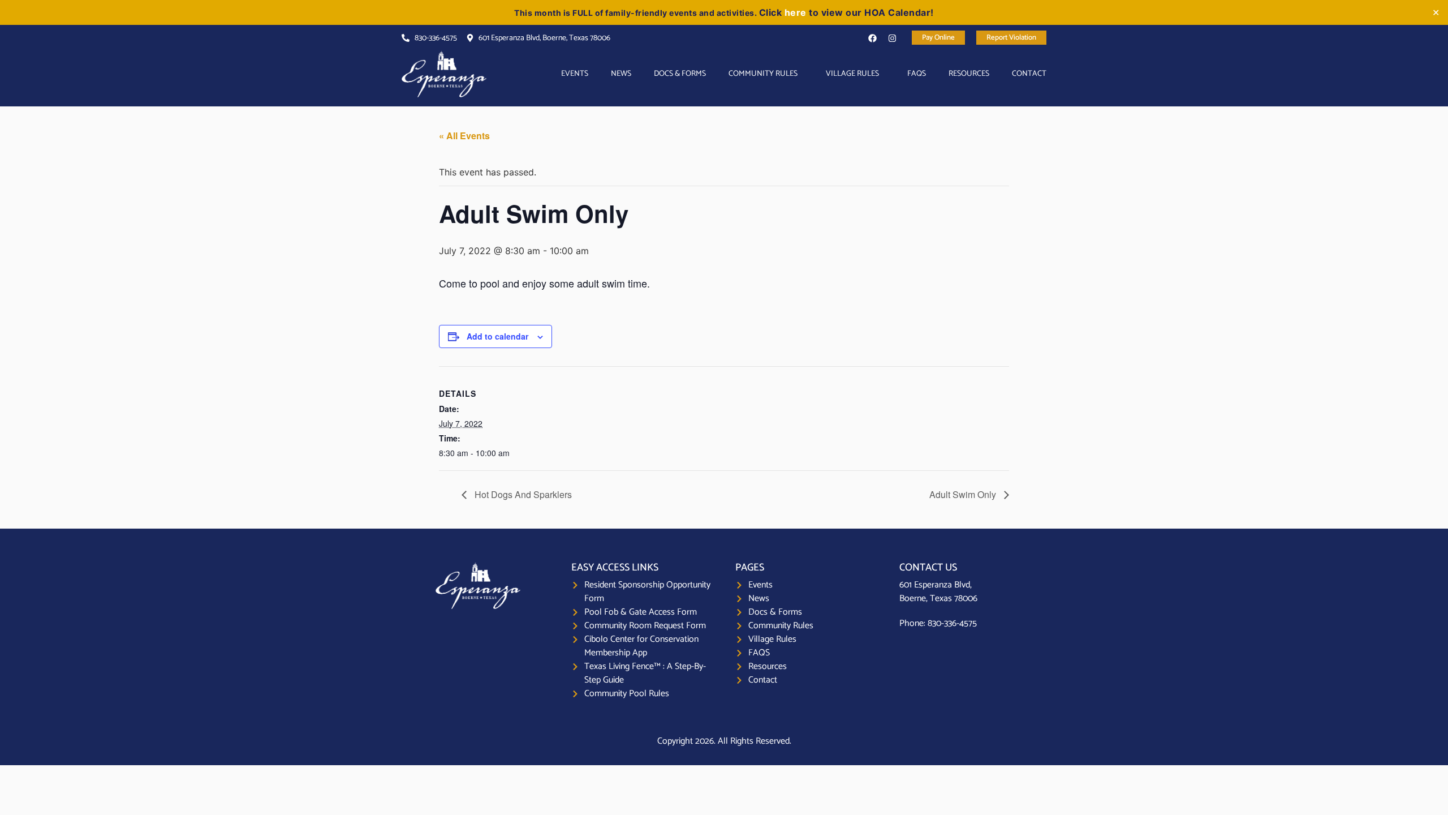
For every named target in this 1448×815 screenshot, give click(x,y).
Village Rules (852, 74)
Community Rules (763, 74)
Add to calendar (497, 336)
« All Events (464, 135)
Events (574, 74)
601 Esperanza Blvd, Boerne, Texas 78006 (938, 591)
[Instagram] (892, 37)
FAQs (916, 74)
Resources (969, 74)
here (796, 12)
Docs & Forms (680, 74)
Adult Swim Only (963, 494)
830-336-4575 (952, 623)
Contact (1029, 74)
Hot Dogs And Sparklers (522, 494)
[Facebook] (872, 37)
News (621, 74)
